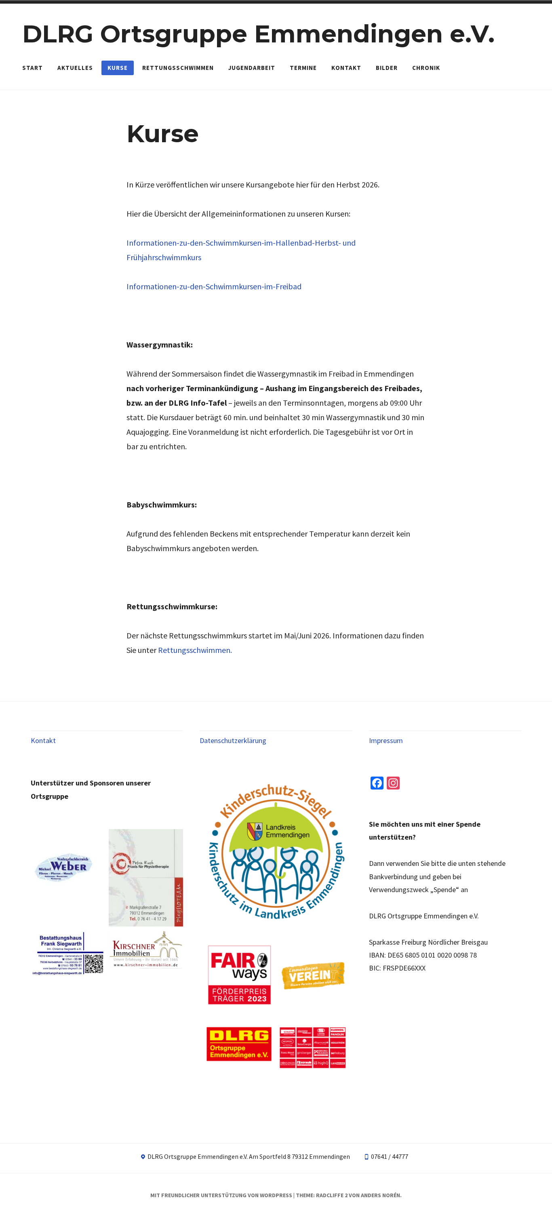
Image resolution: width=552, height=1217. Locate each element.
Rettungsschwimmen (178, 68)
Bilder (387, 68)
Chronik (426, 68)
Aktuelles (75, 68)
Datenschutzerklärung (233, 740)
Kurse (117, 68)
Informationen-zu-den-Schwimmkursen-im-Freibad (213, 286)
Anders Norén (380, 1195)
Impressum (386, 740)
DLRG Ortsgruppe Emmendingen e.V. (258, 33)
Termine (303, 68)
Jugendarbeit (251, 68)
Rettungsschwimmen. (195, 650)
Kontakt (346, 68)
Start (32, 68)
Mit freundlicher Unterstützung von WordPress (221, 1195)
